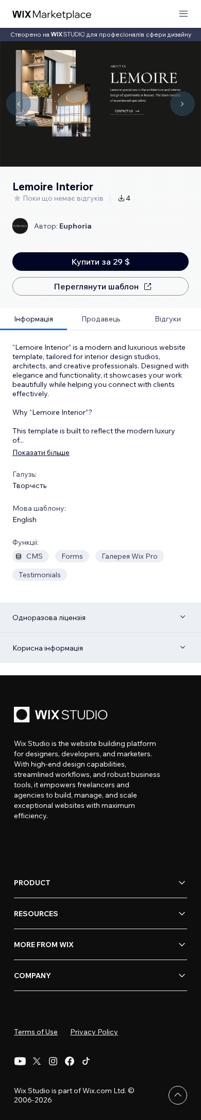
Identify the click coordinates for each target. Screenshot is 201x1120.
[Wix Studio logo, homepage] (62, 716)
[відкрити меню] (183, 14)
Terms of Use (36, 1031)
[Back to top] (178, 1095)
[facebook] (69, 1061)
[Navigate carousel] (18, 103)
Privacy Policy (94, 1031)
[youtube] (20, 1061)
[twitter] (36, 1061)
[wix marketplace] (52, 14)
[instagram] (53, 1061)
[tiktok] (86, 1061)
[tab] (33, 319)
